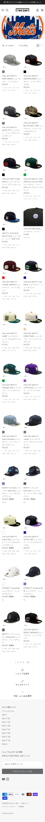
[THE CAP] (22, 10)
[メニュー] (3, 10)
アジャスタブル (8, 711)
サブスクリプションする (22, 771)
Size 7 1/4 (6, 722)
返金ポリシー (25, 803)
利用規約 (21, 806)
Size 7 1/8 (6, 718)
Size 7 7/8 (6, 740)
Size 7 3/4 (6, 737)
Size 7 (4, 715)
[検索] (8, 10)
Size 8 (4, 744)
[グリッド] (37, 45)
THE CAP (11, 813)
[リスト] (41, 45)
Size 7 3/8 (6, 726)
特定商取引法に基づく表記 (10, 803)
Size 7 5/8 (6, 733)
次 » (28, 662)
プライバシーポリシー (9, 806)
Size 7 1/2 (6, 729)
